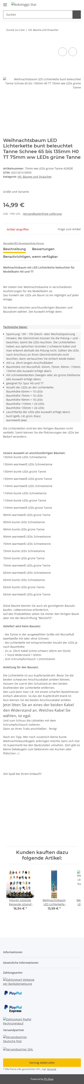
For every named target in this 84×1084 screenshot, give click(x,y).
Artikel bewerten (17, 797)
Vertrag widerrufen (42, 1062)
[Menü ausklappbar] (5, 3)
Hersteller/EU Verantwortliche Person (23, 243)
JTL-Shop (48, 1079)
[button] (65, 4)
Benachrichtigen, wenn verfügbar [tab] (30, 257)
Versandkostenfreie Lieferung (42, 214)
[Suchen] (76, 14)
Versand (51, 1069)
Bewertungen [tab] (43, 249)
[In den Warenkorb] (6, 42)
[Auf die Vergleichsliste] (62, 51)
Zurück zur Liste (15, 30)
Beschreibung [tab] (14, 249)
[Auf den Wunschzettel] (72, 51)
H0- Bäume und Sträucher (35, 176)
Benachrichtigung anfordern (42, 838)
